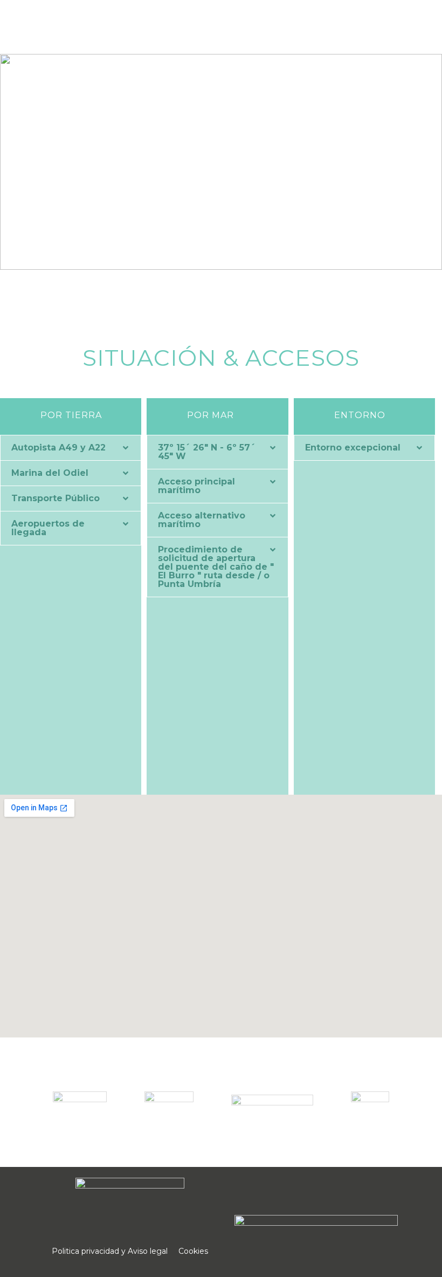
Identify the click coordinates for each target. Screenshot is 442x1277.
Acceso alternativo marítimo (201, 519)
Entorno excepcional (352, 447)
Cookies (193, 1251)
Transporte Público (55, 498)
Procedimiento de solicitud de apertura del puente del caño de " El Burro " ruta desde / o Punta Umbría (216, 566)
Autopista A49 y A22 (58, 447)
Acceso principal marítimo (196, 485)
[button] (71, 447)
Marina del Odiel (49, 473)
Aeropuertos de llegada (48, 527)
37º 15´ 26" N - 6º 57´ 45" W (206, 451)
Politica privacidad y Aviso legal (110, 1251)
